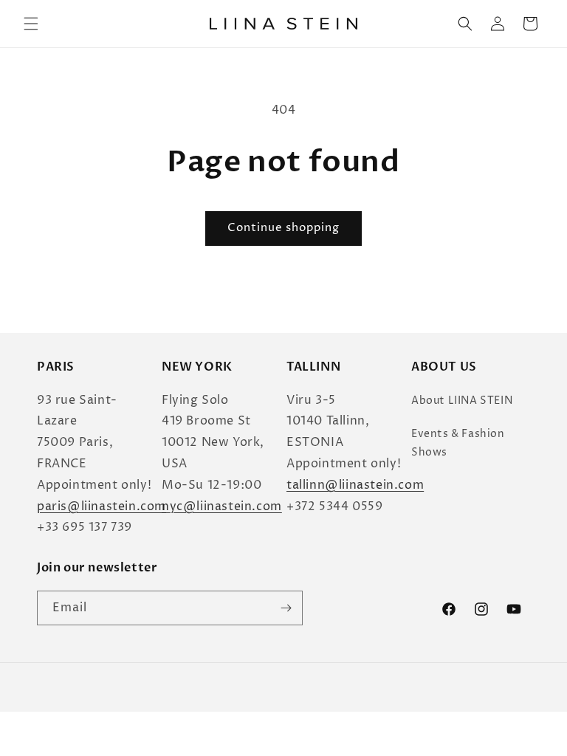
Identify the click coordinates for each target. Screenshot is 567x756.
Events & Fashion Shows (458, 443)
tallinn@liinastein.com (355, 485)
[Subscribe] (285, 608)
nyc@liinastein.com (222, 506)
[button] (31, 23)
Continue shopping (283, 228)
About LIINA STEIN (461, 401)
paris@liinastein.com (101, 506)
